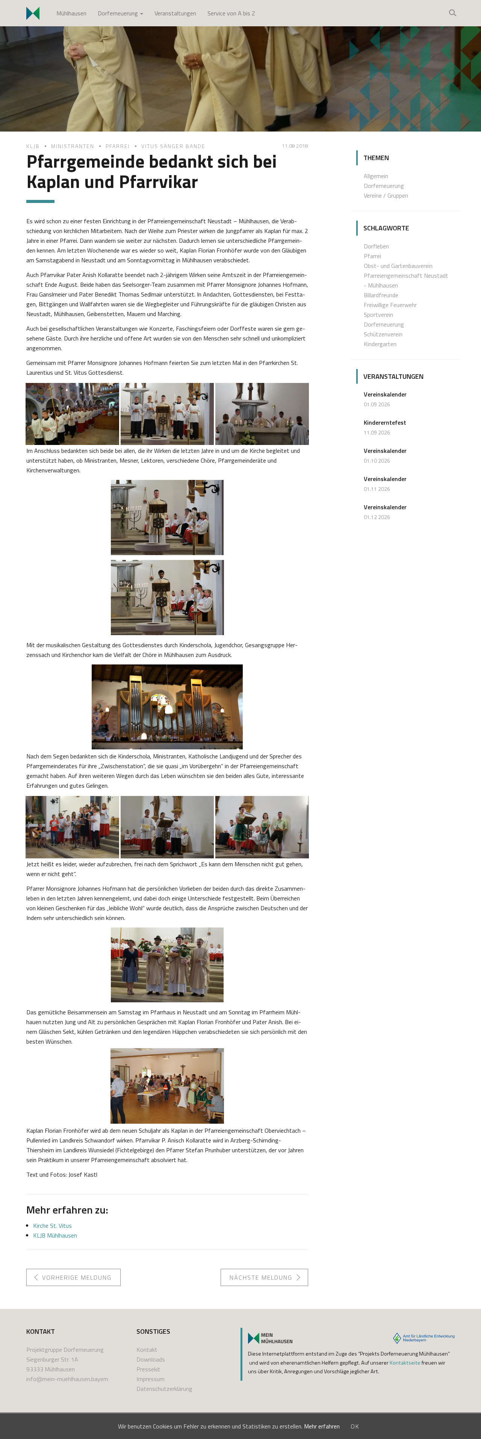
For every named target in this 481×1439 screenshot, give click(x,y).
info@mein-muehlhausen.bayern (67, 1378)
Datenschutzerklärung (164, 1388)
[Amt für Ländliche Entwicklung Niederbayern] (424, 1338)
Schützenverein (383, 334)
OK (355, 1426)
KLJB (33, 146)
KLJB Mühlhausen (55, 1235)
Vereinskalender (385, 394)
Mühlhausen (71, 13)
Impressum (150, 1378)
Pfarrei (118, 146)
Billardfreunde (381, 295)
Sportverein (378, 314)
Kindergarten (380, 343)
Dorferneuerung (118, 13)
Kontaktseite (405, 1363)
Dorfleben (376, 246)
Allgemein (376, 175)
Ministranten (72, 146)
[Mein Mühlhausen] (270, 1338)
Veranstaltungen (175, 13)
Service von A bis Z (231, 13)
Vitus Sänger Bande (173, 146)
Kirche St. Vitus (52, 1225)
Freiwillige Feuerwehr (390, 304)
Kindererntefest (385, 422)
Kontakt (146, 1349)
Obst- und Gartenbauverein (398, 265)
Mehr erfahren (322, 1426)
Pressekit (148, 1369)
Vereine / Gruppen (386, 195)
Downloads (150, 1359)
